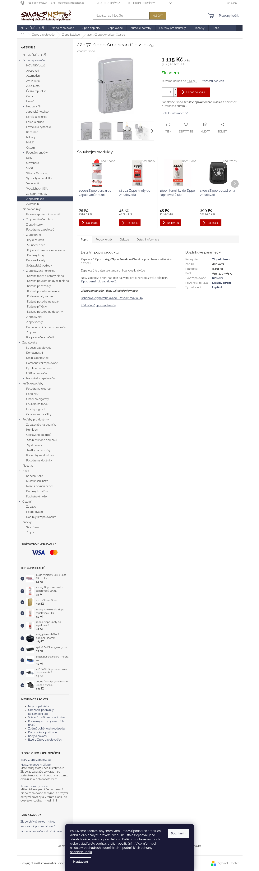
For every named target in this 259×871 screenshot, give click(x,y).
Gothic (30, 96)
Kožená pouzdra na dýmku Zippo (48, 280)
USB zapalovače (36, 373)
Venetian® (32, 183)
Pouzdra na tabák (37, 404)
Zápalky (31, 506)
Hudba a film (34, 106)
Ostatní (30, 147)
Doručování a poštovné (42, 732)
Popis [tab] (84, 239)
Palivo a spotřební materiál (43, 214)
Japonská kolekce (37, 111)
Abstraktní (32, 70)
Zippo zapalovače (33, 60)
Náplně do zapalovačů (40, 378)
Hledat (157, 15)
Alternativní (33, 75)
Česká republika (36, 91)
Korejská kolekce (36, 116)
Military (30, 137)
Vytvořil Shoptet (228, 862)
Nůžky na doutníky (38, 450)
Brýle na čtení (35, 239)
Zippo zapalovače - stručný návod (42, 831)
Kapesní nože (34, 476)
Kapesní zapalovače (38, 347)
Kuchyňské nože (36, 496)
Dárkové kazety (35, 260)
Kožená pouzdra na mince (43, 291)
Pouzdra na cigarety (39, 388)
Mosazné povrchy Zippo (36, 764)
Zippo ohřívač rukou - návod (38, 821)
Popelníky (32, 393)
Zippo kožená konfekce (40, 270)
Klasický (217, 278)
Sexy (29, 157)
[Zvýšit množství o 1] (175, 90)
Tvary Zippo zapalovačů (36, 759)
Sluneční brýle (36, 245)
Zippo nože (33, 332)
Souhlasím (178, 833)
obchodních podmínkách (101, 848)
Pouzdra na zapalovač (40, 229)
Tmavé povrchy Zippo (34, 786)
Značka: (86, 51)
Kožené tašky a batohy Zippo (45, 275)
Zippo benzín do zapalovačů (98, 281)
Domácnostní (34, 352)
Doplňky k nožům (37, 491)
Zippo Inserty (34, 224)
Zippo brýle (33, 234)
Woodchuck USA (37, 188)
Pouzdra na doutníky (39, 460)
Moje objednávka (108, 3)
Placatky (27, 465)
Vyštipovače (35, 445)
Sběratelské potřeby (39, 265)
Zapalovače (29, 342)
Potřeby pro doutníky (35, 419)
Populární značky (37, 152)
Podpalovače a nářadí (40, 337)
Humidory (32, 429)
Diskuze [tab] (124, 239)
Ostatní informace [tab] (148, 239)
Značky (27, 522)
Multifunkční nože (37, 481)
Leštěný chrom (221, 282)
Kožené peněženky (39, 286)
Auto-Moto (32, 86)
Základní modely (36, 193)
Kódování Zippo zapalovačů (38, 826)
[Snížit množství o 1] (175, 94)
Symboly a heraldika (39, 178)
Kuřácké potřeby (32, 383)
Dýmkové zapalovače (39, 368)
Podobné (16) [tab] (103, 239)
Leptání (217, 287)
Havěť (30, 101)
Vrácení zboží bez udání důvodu (48, 717)
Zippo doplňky (31, 209)
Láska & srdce (35, 121)
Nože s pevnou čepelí (39, 486)
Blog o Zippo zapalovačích (45, 739)
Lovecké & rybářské (38, 126)
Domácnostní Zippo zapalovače (46, 327)
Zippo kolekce (35, 198)
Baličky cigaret (35, 409)
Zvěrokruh (32, 203)
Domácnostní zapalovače (42, 363)
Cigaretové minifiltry (38, 414)
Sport (29, 168)
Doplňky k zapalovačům (41, 517)
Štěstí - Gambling (37, 173)
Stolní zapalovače (37, 357)
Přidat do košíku (196, 92)
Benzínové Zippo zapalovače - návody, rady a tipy (112, 297)
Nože (25, 470)
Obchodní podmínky (141, 3)
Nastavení (80, 862)
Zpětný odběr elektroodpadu (46, 728)
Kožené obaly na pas (40, 296)
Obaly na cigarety (37, 399)
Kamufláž (32, 132)
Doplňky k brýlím (38, 255)
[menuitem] (32, 28)
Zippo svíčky (34, 316)
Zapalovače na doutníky (41, 424)
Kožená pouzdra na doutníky (45, 311)
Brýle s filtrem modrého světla (46, 250)
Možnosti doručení (213, 81)
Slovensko (32, 162)
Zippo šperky (34, 322)
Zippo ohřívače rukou (39, 219)
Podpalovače (34, 511)
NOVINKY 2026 (35, 65)
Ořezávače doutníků (38, 434)
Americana (33, 80)
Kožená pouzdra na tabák (43, 301)
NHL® (30, 142)
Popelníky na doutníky (40, 455)
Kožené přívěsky (37, 306)
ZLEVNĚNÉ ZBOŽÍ (34, 55)
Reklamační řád (38, 713)
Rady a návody (37, 736)
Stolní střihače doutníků (42, 440)
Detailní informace (173, 113)
